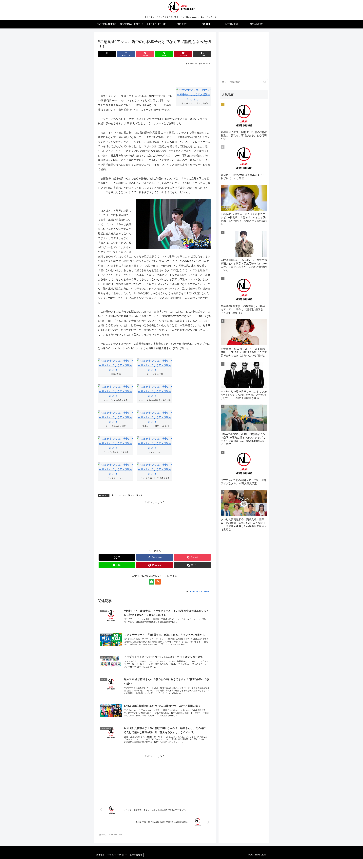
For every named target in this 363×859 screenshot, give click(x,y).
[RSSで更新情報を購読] (158, 582)
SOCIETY (105, 495)
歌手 (140, 495)
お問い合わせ (136, 855)
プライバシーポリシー (117, 855)
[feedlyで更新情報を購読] (151, 582)
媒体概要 (100, 855)
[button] (202, 54)
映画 (132, 495)
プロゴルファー (120, 495)
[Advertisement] (154, 73)
